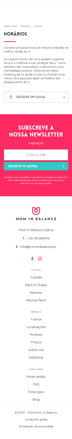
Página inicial (10, 26)
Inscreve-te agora (22, 166)
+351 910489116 (36, 238)
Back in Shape (36, 285)
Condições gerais (36, 419)
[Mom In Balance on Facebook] (32, 259)
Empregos (36, 392)
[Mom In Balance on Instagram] (40, 259)
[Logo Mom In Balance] (36, 213)
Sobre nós (36, 350)
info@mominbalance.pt (36, 247)
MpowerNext (36, 300)
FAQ (36, 384)
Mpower (36, 292)
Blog (36, 399)
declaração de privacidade (34, 180)
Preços (36, 342)
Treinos (36, 319)
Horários (36, 334)
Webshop (36, 357)
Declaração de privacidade (36, 426)
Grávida (36, 277)
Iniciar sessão (36, 376)
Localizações (36, 327)
